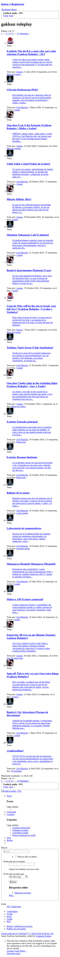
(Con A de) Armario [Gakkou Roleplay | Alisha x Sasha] (29, 127)
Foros (9, 796)
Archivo (15, 697)
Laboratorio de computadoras (24, 528)
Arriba (9, 919)
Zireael (19, 72)
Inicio (9, 916)
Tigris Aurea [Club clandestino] (30, 347)
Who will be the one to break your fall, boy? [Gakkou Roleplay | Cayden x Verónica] (31, 309)
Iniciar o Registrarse (12, 4)
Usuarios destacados (21, 827)
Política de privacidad (16, 929)
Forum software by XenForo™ (27, 933)
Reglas (10, 840)
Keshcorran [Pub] (22, 89)
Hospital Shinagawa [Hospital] (31, 563)
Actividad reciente (20, 833)
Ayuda (10, 914)
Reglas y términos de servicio (20, 926)
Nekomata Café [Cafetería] (28, 234)
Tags (9, 838)
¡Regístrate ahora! (9, 9)
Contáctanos (12, 911)
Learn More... (20, 951)
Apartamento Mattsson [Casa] (29, 270)
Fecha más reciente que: (13, 874)
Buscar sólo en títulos (27, 857)
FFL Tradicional (14, 906)
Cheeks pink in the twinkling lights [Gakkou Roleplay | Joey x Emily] (32, 385)
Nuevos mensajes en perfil (23, 835)
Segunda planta (23, 548)
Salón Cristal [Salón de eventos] (28, 163)
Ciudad (17, 110)
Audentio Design (43, 936)
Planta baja (21, 442)
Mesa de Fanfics (14, 74)
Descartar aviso (13, 953)
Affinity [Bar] (19, 199)
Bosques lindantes (22, 457)
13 (18, 33)
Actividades (16, 771)
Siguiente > (25, 33)
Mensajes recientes (23, 893)
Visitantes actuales (20, 830)
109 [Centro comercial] (25, 599)
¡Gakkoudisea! (15, 750)
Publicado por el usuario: (14, 861)
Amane (19, 146)
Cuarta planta (22, 513)
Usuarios (11, 814)
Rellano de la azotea (18, 492)
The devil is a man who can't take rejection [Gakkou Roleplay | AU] (31, 53)
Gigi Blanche (22, 107)
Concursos (11, 812)
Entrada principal (22, 421)
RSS (9, 921)
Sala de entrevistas (15, 658)
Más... (11, 895)
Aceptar (10, 951)
